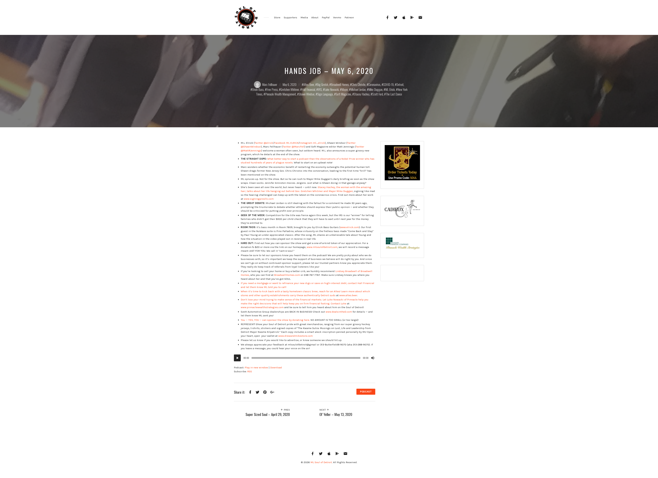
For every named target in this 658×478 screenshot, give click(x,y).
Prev (286, 409)
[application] (304, 357)
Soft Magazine (343, 94)
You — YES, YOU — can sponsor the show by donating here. (275, 319)
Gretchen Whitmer (290, 89)
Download (276, 367)
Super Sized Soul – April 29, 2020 (268, 414)
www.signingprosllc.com (259, 198)
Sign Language (325, 94)
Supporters (290, 17)
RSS (249, 371)
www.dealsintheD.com (339, 311)
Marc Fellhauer (269, 84)
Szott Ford (377, 94)
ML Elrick (390, 89)
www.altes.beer (348, 295)
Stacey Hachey (361, 94)
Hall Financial (308, 89)
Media (304, 17)
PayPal (326, 17)
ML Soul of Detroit (321, 462)
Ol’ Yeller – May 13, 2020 (335, 414)
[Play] (237, 357)
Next (322, 409)
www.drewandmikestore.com (295, 335)
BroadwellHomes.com (287, 274)
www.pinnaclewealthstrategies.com (262, 307)
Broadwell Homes (340, 84)
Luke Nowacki (332, 89)
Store (277, 17)
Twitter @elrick (264, 142)
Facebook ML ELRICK (286, 142)
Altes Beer (308, 84)
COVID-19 (388, 84)
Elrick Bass (258, 89)
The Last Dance (394, 94)
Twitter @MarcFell (293, 146)
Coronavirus (374, 84)
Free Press (272, 89)
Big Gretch (322, 84)
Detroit (400, 84)
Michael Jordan (358, 89)
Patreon (349, 17)
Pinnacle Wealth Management (280, 94)
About (314, 17)
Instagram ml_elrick (312, 142)
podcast (366, 391)
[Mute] (372, 357)
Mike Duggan (375, 89)
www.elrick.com (349, 227)
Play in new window (256, 367)
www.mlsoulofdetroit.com (322, 247)
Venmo (337, 17)
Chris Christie (358, 84)
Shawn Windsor (306, 94)
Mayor (345, 89)
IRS (320, 89)
